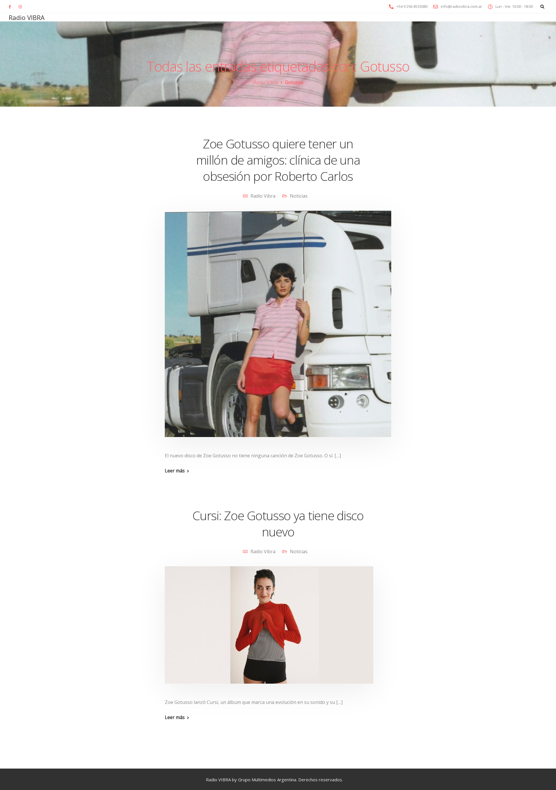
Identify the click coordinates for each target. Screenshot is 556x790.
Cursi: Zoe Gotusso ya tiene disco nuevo (277, 523)
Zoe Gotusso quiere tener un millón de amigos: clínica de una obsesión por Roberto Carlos (278, 160)
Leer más (175, 470)
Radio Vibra (262, 196)
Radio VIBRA (27, 17)
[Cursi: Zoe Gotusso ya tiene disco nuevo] (269, 632)
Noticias (299, 196)
